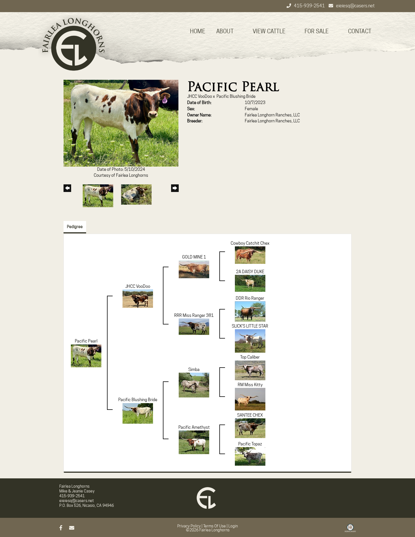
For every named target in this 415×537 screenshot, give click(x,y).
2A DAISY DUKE (250, 271)
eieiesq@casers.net (355, 5)
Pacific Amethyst (194, 427)
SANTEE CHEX (250, 415)
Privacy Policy (189, 526)
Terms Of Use (214, 526)
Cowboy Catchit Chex (250, 243)
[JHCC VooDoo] (138, 298)
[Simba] (194, 384)
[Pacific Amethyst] (194, 442)
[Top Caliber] (250, 370)
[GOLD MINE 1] (194, 268)
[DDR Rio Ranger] (250, 311)
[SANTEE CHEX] (250, 427)
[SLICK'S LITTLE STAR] (250, 340)
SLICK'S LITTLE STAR (250, 326)
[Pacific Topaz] (250, 456)
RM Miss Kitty (250, 384)
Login (233, 526)
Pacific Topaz (250, 444)
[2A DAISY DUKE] (250, 283)
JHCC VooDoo (199, 96)
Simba (194, 369)
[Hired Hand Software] (350, 530)
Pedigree (75, 226)
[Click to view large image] (121, 122)
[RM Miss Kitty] (250, 398)
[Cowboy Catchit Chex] (250, 254)
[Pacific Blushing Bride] (138, 413)
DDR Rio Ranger (250, 298)
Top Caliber (250, 357)
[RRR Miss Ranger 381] (194, 326)
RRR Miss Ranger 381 (194, 315)
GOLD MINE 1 (194, 257)
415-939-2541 (310, 5)
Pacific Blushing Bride (236, 96)
